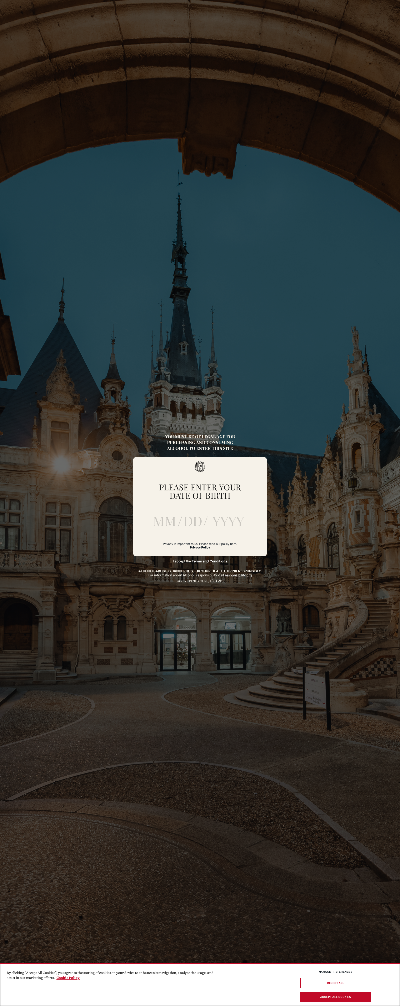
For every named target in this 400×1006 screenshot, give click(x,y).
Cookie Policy (68, 977)
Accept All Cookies (335, 997)
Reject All (335, 983)
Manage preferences (335, 971)
